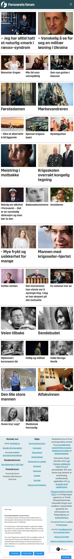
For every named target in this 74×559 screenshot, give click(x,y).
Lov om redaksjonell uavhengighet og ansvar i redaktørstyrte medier (62, 448)
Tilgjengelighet (37, 457)
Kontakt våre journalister (12, 448)
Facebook (37, 466)
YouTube (37, 480)
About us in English (61, 537)
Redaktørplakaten (62, 454)
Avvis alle (39, 553)
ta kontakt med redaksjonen (63, 484)
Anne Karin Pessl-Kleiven (12, 455)
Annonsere (37, 448)
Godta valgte (27, 553)
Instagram (37, 471)
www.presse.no (61, 517)
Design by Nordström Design (62, 541)
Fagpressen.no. (10, 546)
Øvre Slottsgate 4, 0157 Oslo (12, 465)
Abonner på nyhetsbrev (37, 485)
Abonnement (37, 453)
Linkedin (37, 476)
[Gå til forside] (17, 4)
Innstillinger (66, 557)
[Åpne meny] (70, 4)
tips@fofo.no (15, 444)
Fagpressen (62, 525)
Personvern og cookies (37, 462)
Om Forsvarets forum (37, 444)
